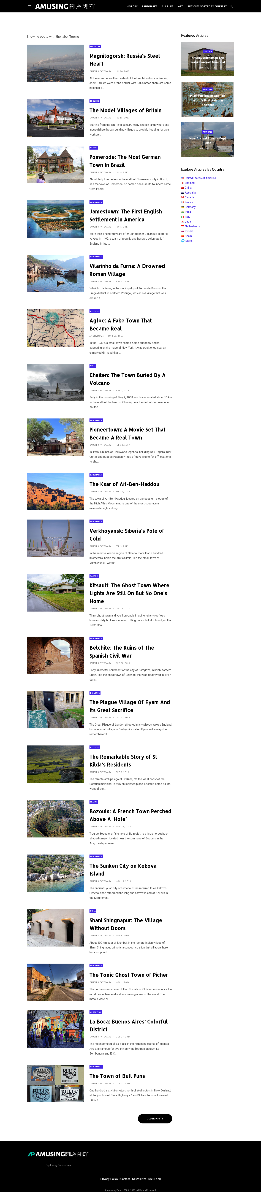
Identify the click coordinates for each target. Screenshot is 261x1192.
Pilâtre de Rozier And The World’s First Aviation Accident (207, 100)
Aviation (207, 89)
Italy (187, 216)
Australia (190, 192)
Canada (94, 576)
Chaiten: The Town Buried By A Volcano (127, 379)
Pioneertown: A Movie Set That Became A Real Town (127, 433)
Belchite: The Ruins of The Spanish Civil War (121, 651)
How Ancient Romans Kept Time (207, 140)
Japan (188, 221)
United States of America (200, 178)
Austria (207, 51)
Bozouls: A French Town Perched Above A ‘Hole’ (130, 815)
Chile (93, 366)
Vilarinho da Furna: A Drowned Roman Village (127, 270)
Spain (188, 236)
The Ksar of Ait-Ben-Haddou (124, 484)
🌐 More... (187, 240)
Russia (189, 231)
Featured (208, 132)
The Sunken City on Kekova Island (123, 870)
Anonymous (97, 336)
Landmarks (96, 202)
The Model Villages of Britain (125, 110)
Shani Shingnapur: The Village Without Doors (125, 924)
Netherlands (192, 226)
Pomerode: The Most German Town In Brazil (125, 161)
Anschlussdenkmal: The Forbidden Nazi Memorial (208, 60)
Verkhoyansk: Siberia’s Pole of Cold (126, 535)
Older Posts (155, 1118)
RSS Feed (154, 1179)
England (94, 101)
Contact (125, 1179)
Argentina (95, 1012)
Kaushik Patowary (100, 71)
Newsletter (139, 1179)
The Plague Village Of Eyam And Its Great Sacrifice (129, 706)
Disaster (95, 693)
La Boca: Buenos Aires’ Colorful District (128, 1025)
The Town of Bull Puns (117, 1076)
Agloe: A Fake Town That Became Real (120, 324)
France (93, 802)
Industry (95, 46)
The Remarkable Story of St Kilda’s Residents (123, 760)
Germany (190, 207)
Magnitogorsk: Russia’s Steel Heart (124, 60)
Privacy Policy (109, 1179)
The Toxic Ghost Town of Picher (128, 975)
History (94, 311)
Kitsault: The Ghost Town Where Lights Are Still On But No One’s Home (129, 593)
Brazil (93, 148)
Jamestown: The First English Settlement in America (125, 215)
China (188, 187)
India (93, 911)
